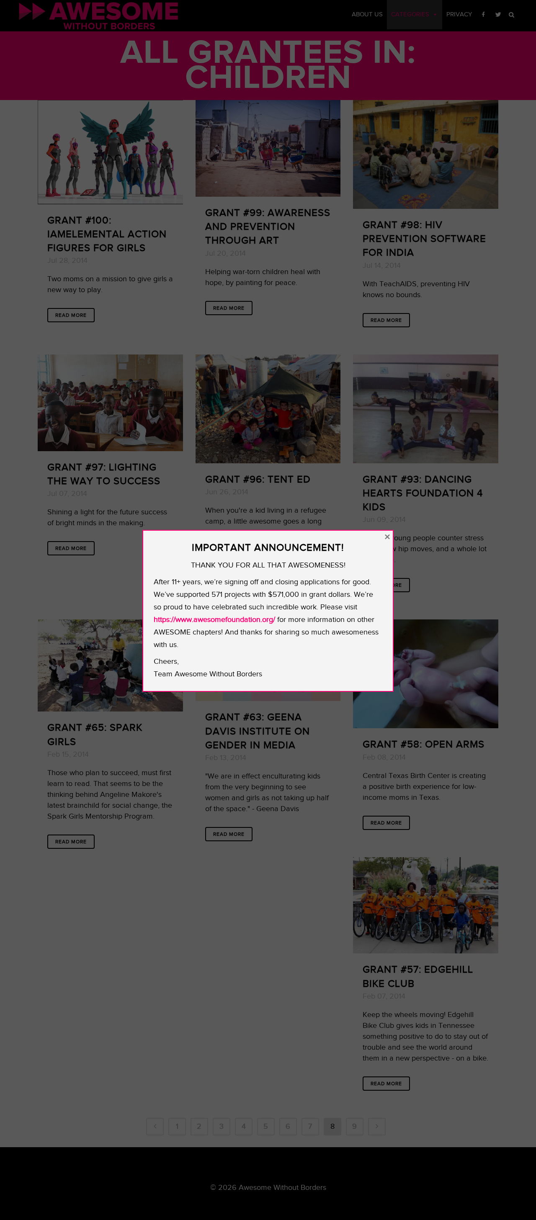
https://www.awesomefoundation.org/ (214, 619)
